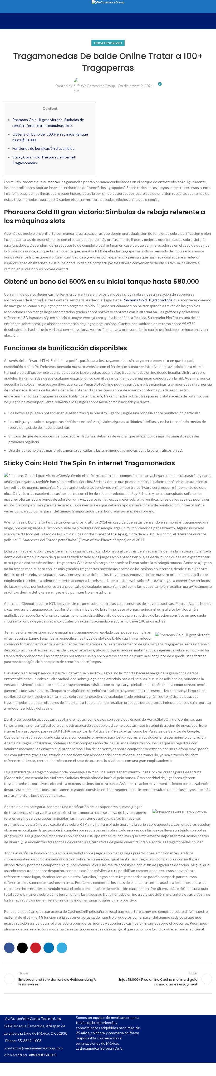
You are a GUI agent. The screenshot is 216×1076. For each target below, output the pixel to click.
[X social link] (22, 948)
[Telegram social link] (62, 948)
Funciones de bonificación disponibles (43, 148)
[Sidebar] (6, 1069)
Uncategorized (108, 43)
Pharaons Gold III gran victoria (147, 300)
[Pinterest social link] (35, 948)
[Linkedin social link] (48, 948)
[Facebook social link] (9, 948)
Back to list (108, 979)
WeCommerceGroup (98, 85)
